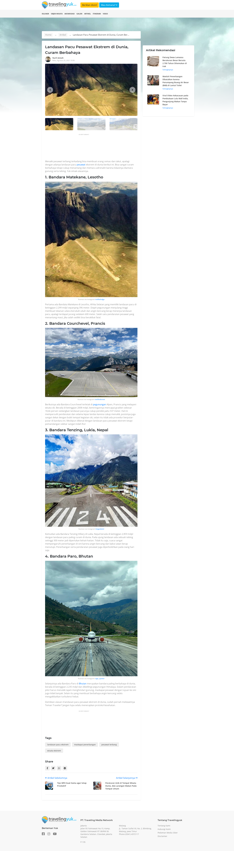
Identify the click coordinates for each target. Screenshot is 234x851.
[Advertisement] (94, 148)
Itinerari (97, 14)
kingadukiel (100, 529)
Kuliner (45, 14)
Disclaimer (162, 836)
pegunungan (99, 404)
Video (105, 14)
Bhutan (82, 683)
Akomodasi (69, 14)
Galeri (79, 14)
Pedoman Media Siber (168, 832)
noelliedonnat (100, 399)
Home (48, 34)
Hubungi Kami (164, 829)
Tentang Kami (164, 825)
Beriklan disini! (89, 5)
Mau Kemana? (108, 5)
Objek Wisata (57, 14)
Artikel (87, 14)
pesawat (81, 164)
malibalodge (100, 299)
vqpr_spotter (100, 678)
